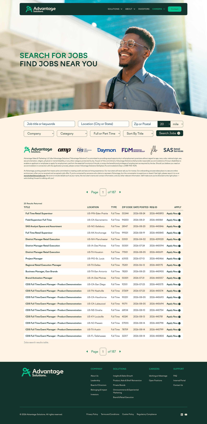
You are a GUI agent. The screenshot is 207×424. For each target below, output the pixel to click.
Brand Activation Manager (39, 278)
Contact (174, 9)
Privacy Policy (92, 414)
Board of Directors (98, 385)
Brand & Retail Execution (123, 397)
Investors (143, 9)
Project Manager (34, 258)
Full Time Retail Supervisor (39, 213)
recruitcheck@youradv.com (35, 176)
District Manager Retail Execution (43, 239)
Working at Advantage (158, 376)
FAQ (175, 376)
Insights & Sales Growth (123, 376)
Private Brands (119, 385)
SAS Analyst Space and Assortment (44, 226)
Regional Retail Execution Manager (43, 265)
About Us (94, 376)
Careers (157, 9)
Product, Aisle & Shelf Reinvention (127, 380)
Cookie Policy (128, 414)
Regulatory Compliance (147, 414)
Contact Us (178, 385)
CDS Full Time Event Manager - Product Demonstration (54, 284)
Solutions (113, 9)
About (128, 9)
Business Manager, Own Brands (42, 271)
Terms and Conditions (110, 414)
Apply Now (174, 213)
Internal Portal (179, 380)
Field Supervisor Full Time (39, 220)
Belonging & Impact (99, 390)
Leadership (95, 380)
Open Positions (155, 380)
